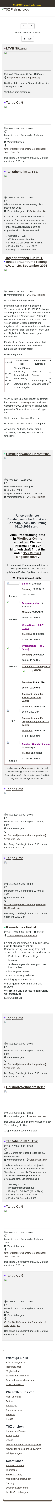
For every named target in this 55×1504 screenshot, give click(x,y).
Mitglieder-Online (29, 538)
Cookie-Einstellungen (17, 1492)
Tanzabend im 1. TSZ (22, 171)
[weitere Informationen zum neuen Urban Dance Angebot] (13, 655)
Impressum (11, 1470)
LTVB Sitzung (16, 48)
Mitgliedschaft (13, 1371)
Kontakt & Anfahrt (15, 1465)
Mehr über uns (13, 1396)
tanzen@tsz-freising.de (32, 5)
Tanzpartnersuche (15, 1384)
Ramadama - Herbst (21, 927)
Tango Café (14, 102)
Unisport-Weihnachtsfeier (25, 1087)
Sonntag (26, 589)
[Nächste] (31, 26)
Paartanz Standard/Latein (36, 744)
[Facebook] (25, 2)
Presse (9, 1419)
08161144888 (18, 5)
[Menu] (51, 12)
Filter (29, 38)
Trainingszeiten (13, 1367)
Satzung (10, 1483)
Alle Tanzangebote (15, 1362)
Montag (26, 612)
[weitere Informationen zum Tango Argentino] (13, 609)
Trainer (9, 1401)
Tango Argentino (31, 603)
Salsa (25, 583)
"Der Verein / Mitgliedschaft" (28, 554)
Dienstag (27, 634)
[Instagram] (29, 2)
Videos (9, 1440)
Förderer (10, 1414)
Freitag (26, 753)
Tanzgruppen (28, 768)
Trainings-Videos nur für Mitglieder (23, 1444)
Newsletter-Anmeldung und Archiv (23, 1449)
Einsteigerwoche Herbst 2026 (28, 454)
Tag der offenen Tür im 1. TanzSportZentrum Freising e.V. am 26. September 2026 (26, 261)
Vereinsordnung (14, 1474)
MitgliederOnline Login (17, 1375)
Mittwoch (27, 706)
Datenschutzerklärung (17, 1487)
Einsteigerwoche (29, 402)
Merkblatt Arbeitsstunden (18, 1479)
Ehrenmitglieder (14, 1410)
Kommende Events (15, 1431)
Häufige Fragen (14, 1453)
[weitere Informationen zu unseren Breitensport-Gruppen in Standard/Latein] (13, 750)
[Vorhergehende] (24, 26)
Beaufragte (11, 1405)
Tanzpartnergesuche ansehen (21, 1380)
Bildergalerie (12, 1435)
